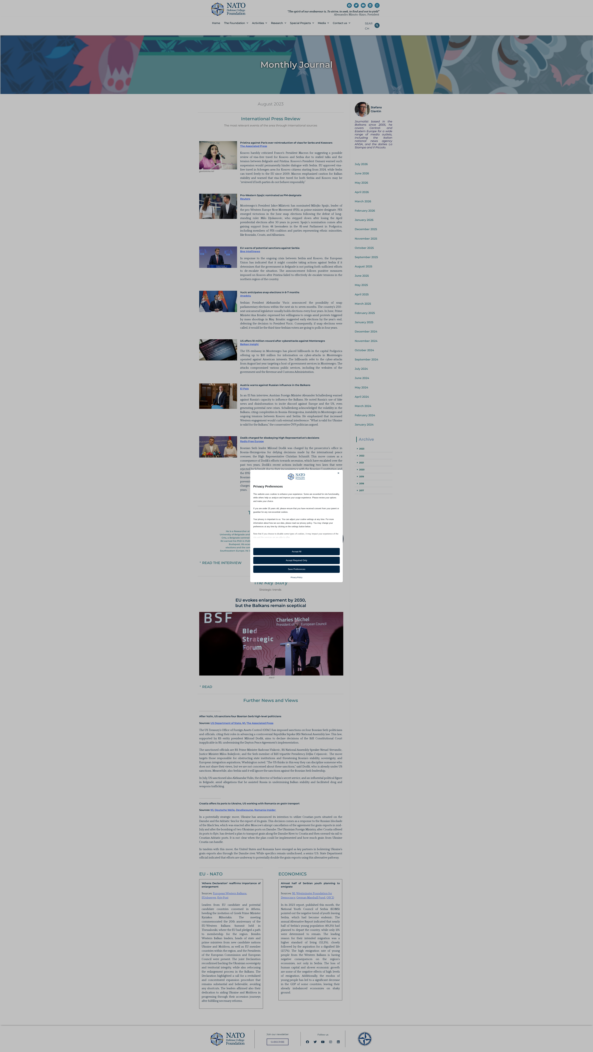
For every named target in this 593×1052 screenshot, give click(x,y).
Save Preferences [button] (296, 569)
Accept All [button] (296, 551)
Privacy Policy (296, 577)
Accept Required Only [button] (296, 560)
